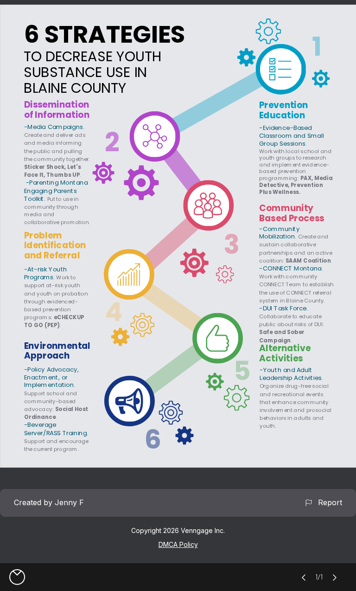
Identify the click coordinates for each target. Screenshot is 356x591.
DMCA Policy (178, 544)
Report (327, 502)
